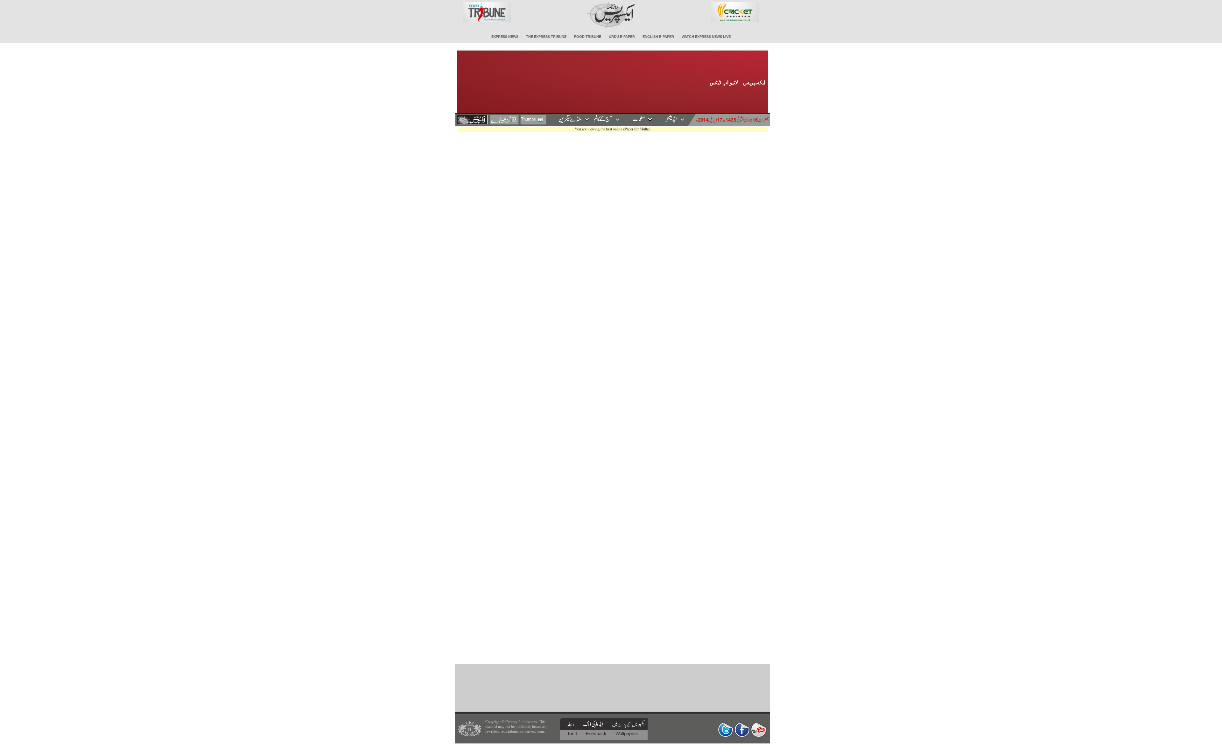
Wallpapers (626, 733)
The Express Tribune (546, 36)
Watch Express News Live (706, 36)
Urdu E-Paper (622, 36)
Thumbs (528, 119)
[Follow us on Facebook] (742, 729)
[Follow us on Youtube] (758, 729)
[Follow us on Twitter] (725, 729)
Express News (504, 36)
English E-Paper (658, 36)
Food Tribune (587, 36)
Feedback (597, 733)
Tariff (572, 733)
